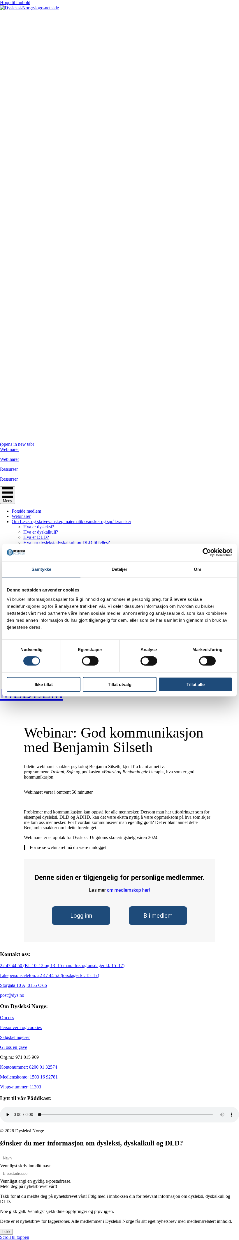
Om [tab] (197, 569)
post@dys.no (12, 995)
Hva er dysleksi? (38, 526)
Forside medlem (26, 511)
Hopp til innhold (15, 2)
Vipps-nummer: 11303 (20, 1086)
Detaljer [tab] (120, 569)
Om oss (7, 1017)
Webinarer (21, 516)
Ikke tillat (44, 684)
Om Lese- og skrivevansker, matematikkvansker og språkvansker (71, 521)
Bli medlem (158, 915)
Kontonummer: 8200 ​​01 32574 (28, 1067)
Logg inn (81, 915)
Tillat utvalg (119, 684)
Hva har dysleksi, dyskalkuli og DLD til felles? (66, 542)
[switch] (90, 661)
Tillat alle (196, 684)
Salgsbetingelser (15, 1037)
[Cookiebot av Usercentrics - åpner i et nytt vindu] (206, 552)
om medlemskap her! (128, 890)
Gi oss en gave (13, 1047)
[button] (28, 1186)
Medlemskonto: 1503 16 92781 (29, 1076)
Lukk (6, 1232)
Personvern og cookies (21, 1027)
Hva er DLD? (36, 537)
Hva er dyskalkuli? (40, 532)
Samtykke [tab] (41, 569)
